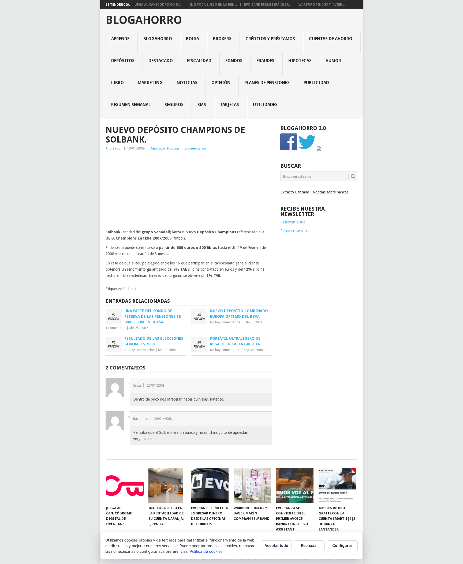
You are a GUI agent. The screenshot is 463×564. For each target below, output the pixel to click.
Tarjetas (229, 104)
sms (201, 104)
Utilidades (265, 104)
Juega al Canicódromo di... (157, 4)
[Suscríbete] (319, 149)
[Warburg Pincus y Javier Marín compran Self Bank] (252, 485)
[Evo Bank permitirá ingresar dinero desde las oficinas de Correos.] (210, 485)
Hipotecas (300, 60)
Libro (117, 82)
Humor (333, 60)
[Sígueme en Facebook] (288, 149)
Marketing (150, 82)
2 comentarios (196, 148)
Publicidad (316, 82)
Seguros (174, 104)
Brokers (222, 38)
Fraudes (265, 60)
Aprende (120, 38)
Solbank (129, 289)
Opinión (220, 82)
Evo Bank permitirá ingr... (267, 4)
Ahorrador (114, 148)
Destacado (160, 60)
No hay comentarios (225, 322)
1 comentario (116, 328)
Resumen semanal (131, 104)
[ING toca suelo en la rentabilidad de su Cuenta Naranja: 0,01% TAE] (167, 485)
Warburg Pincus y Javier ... (321, 4)
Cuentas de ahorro (330, 38)
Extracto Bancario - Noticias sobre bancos (314, 192)
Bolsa (192, 38)
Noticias (187, 82)
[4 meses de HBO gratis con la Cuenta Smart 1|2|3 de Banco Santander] (337, 485)
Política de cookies (206, 551)
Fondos (233, 60)
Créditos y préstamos (270, 38)
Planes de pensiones (267, 82)
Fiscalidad (199, 60)
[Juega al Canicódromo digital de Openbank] (125, 485)
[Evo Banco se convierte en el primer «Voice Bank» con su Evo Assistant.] (294, 485)
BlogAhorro (144, 20)
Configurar (342, 545)
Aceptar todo (276, 545)
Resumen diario (292, 222)
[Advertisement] (189, 191)
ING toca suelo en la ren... (213, 4)
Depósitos (123, 60)
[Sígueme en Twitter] (307, 149)
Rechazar (309, 545)
